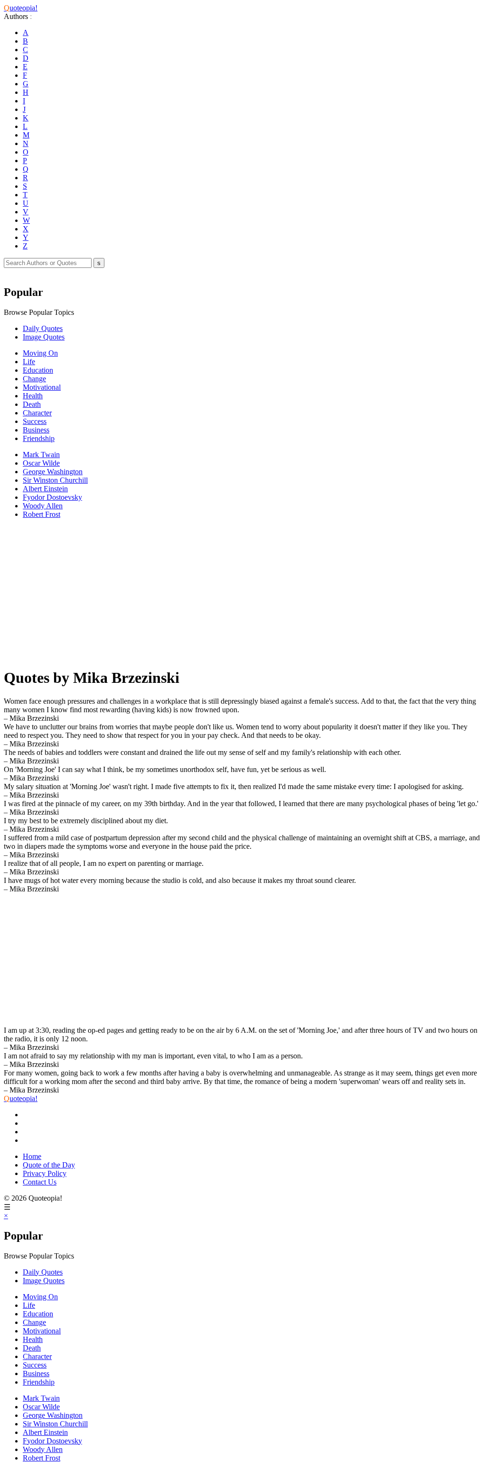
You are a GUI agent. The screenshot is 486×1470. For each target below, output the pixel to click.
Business (36, 430)
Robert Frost (41, 514)
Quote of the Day (49, 1165)
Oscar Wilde (41, 463)
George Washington (53, 472)
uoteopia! (20, 8)
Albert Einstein (45, 489)
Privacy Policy (44, 1173)
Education (38, 370)
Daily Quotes (43, 328)
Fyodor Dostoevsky (52, 497)
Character (37, 413)
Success (35, 421)
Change (34, 379)
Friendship (39, 438)
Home (32, 1156)
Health (33, 396)
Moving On (40, 353)
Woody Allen (43, 506)
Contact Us (39, 1182)
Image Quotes (44, 337)
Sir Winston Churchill (55, 480)
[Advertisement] (243, 592)
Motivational (42, 387)
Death (32, 404)
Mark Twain (41, 454)
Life (29, 362)
